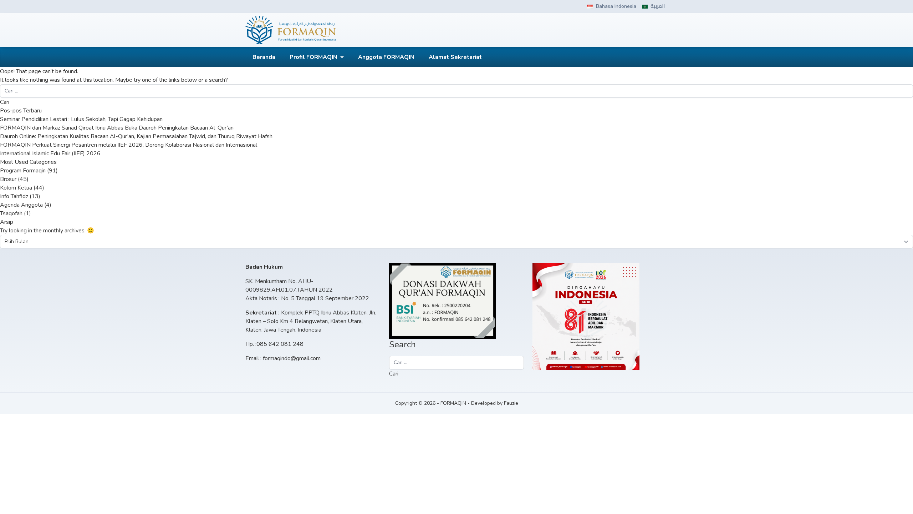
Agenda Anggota (21, 205)
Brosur (8, 179)
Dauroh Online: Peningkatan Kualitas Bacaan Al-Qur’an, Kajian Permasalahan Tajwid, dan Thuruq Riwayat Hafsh (136, 136)
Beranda (264, 57)
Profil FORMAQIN (313, 57)
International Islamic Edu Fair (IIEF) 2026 (50, 153)
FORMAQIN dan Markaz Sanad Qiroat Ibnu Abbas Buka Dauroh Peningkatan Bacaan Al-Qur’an (117, 128)
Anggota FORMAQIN (386, 57)
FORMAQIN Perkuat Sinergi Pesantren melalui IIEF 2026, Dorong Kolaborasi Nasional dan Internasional (128, 145)
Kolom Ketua (16, 188)
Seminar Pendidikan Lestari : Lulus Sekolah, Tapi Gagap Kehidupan (81, 119)
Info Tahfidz (14, 196)
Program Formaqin (23, 171)
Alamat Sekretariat (455, 57)
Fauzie (511, 403)
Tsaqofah (11, 213)
